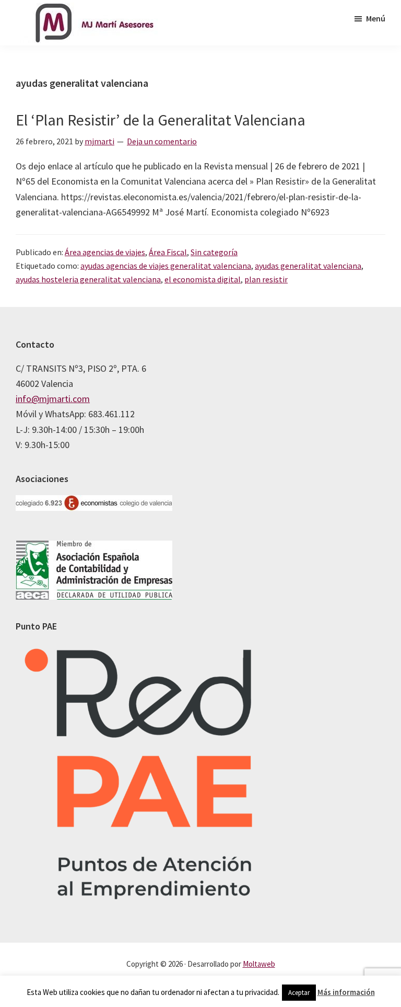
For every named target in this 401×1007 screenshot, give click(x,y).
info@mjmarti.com (53, 399)
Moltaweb (259, 964)
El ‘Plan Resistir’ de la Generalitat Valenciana (160, 120)
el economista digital (202, 279)
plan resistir (266, 279)
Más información (346, 992)
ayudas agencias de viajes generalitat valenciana (165, 265)
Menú (375, 18)
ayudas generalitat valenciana (308, 265)
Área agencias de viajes (105, 252)
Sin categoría (214, 252)
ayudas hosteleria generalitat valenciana (88, 279)
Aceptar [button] (299, 992)
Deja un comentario (162, 141)
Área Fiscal (168, 252)
